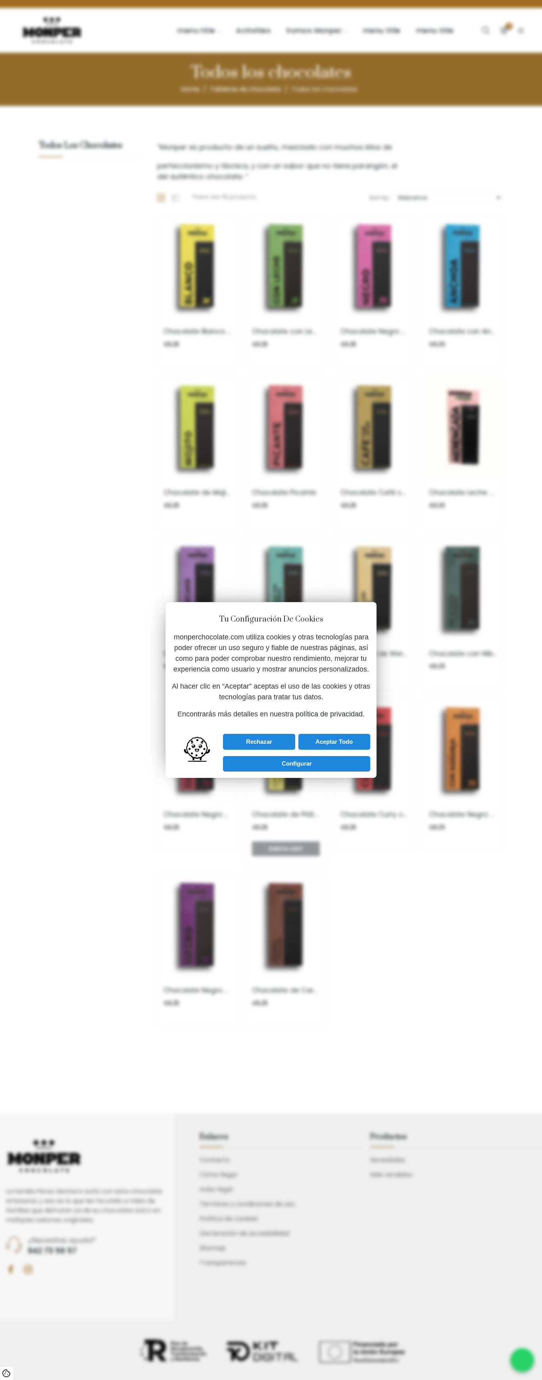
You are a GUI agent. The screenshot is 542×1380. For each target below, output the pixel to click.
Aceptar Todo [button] (334, 741)
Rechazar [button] (259, 741)
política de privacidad (329, 714)
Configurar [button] (297, 763)
